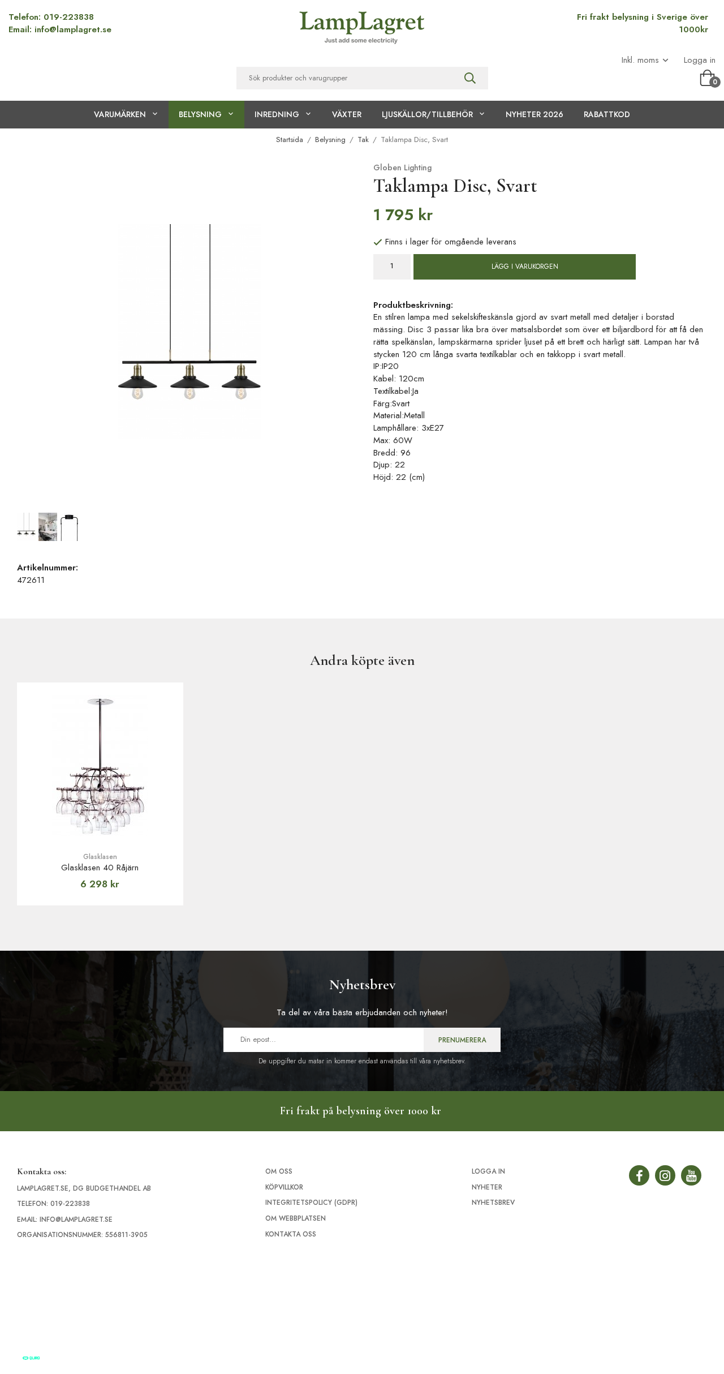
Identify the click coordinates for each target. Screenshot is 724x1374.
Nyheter (487, 1187)
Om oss (278, 1171)
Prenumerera (462, 1040)
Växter (346, 114)
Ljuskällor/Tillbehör (427, 114)
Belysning (200, 114)
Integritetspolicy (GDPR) (311, 1202)
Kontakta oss (290, 1234)
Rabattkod (607, 114)
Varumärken (120, 114)
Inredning (277, 114)
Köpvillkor (284, 1187)
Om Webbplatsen (295, 1218)
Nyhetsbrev (493, 1202)
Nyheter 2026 (534, 114)
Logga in (700, 60)
